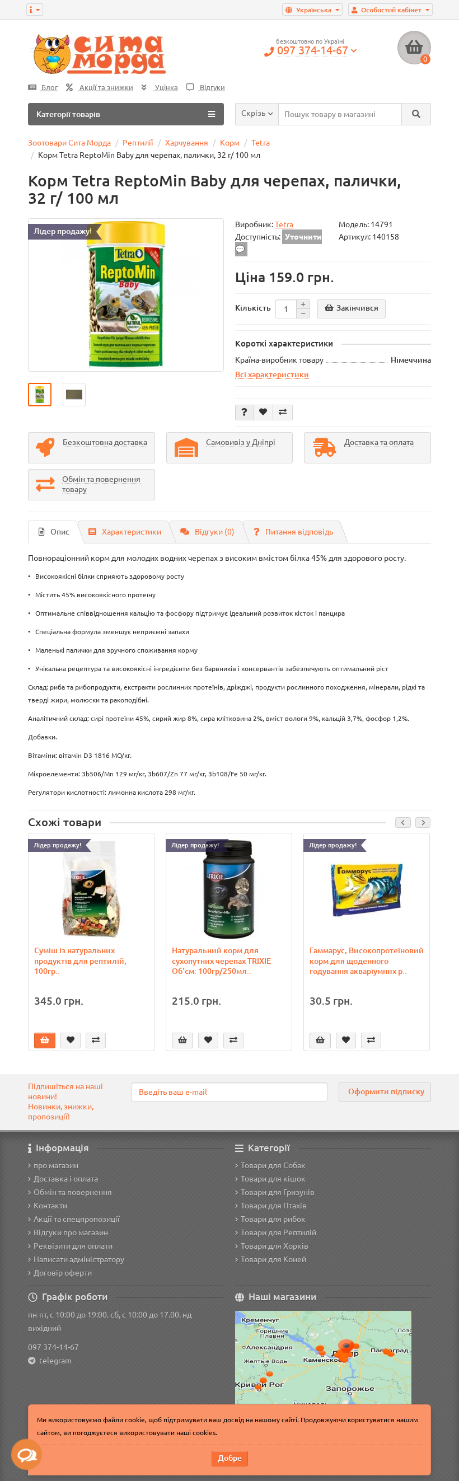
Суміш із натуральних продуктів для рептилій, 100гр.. (80, 960)
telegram (54, 1360)
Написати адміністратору (79, 1259)
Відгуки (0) (215, 531)
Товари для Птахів (274, 1205)
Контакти (50, 1205)
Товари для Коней (273, 1259)
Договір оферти (63, 1272)
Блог (49, 87)
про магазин (56, 1165)
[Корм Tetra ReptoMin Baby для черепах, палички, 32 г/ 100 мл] (126, 295)
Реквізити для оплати (73, 1245)
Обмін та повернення (73, 1192)
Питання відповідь (299, 531)
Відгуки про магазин (71, 1232)
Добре (230, 1458)
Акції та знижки (105, 87)
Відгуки (211, 87)
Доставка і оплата (66, 1178)
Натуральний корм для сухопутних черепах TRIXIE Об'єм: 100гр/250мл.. (221, 960)
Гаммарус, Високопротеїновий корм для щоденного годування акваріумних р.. (367, 960)
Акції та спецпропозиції (77, 1219)
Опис (59, 531)
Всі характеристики (272, 374)
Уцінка (165, 87)
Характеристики (131, 531)
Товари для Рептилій (278, 1232)
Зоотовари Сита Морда (69, 142)
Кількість (253, 307)
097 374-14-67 (53, 1347)
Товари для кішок (273, 1178)
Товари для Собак (273, 1165)
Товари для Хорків (274, 1245)
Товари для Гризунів (278, 1192)
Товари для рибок (273, 1219)
